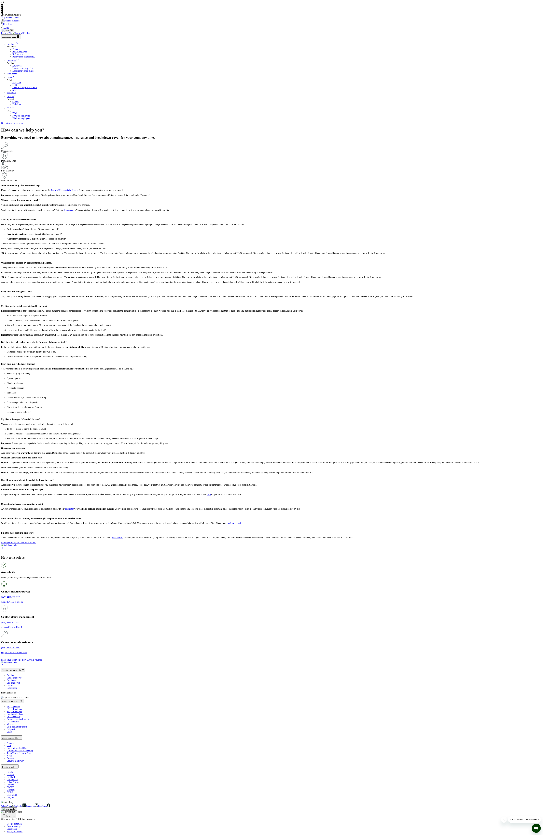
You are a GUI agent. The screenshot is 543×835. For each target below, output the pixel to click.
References (12, 688)
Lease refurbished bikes (23, 71)
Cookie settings (14, 826)
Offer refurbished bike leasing (20, 750)
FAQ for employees (21, 118)
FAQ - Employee (14, 711)
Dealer (10, 685)
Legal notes (12, 829)
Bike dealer (12, 73)
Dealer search (13, 721)
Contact (10, 96)
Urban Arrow (13, 782)
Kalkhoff (11, 777)
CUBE (10, 792)
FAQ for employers (21, 116)
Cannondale (12, 779)
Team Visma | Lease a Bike (24, 87)
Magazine (16, 82)
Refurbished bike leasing (23, 57)
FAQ (9, 108)
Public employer (19, 51)
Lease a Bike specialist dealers (64, 190)
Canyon (10, 797)
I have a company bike (22, 68)
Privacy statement (14, 831)
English (13, 809)
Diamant (10, 790)
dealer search (69, 210)
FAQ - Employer (14, 709)
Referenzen (17, 54)
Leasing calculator (15, 714)
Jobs (14, 90)
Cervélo (10, 784)
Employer (11, 44)
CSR (14, 85)
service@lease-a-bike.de (12, 627)
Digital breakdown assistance (14, 652)
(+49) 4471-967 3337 (10, 622)
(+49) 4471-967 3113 (10, 647)
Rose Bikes (12, 795)
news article (117, 537)
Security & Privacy (15, 761)
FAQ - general (13, 706)
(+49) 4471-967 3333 (10, 597)
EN (11, 30)
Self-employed (13, 683)
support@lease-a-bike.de (12, 602)
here (209, 494)
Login (9, 732)
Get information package (12, 123)
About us (11, 743)
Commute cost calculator (18, 719)
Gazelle (10, 774)
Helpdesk (16, 104)
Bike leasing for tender (17, 727)
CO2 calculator (13, 716)
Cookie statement (14, 824)
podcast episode (235, 523)
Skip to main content (10, 17)
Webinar (10, 724)
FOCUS (10, 787)
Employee (11, 60)
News (9, 77)
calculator (69, 509)
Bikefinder (11, 92)
